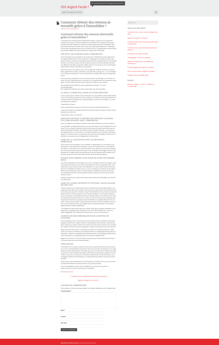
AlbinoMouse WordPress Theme (69, 343)
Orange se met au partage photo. (138, 75)
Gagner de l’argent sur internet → (88, 280)
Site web (64, 323)
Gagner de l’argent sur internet (72, 12)
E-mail (63, 316)
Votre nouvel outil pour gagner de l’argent (141, 71)
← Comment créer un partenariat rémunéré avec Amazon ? (89, 276)
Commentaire (66, 291)
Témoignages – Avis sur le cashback (139, 58)
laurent (76, 29)
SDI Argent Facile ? (75, 7)
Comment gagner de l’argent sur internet (140, 67)
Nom (63, 310)
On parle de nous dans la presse (137, 54)
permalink (70, 271)
